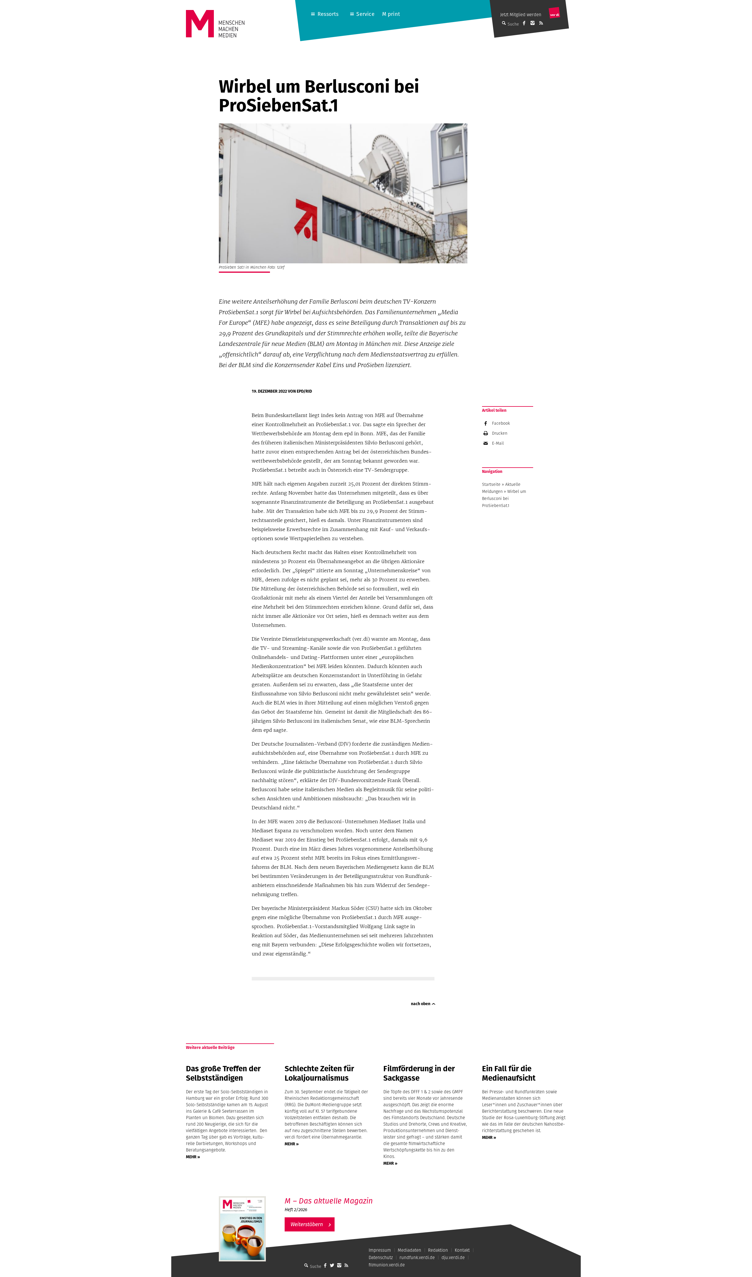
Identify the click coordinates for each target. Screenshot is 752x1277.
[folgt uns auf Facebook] (325, 1265)
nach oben (420, 1004)
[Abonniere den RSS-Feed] (541, 22)
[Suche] (306, 1265)
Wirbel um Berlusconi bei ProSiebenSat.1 (504, 498)
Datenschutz (381, 1257)
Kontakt (462, 1250)
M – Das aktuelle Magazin (329, 1200)
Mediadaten (409, 1250)
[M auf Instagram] (532, 22)
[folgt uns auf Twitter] (332, 1265)
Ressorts (328, 14)
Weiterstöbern (307, 1224)
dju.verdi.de (453, 1257)
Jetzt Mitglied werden (520, 14)
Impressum (380, 1250)
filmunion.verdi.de (387, 1265)
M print (391, 14)
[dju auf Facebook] (524, 22)
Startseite (491, 484)
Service (365, 14)
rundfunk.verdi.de (417, 1257)
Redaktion (438, 1250)
